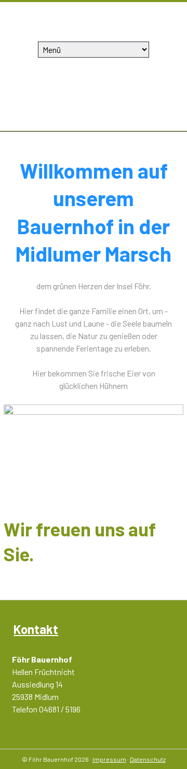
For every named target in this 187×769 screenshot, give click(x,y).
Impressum (109, 759)
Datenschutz (148, 759)
